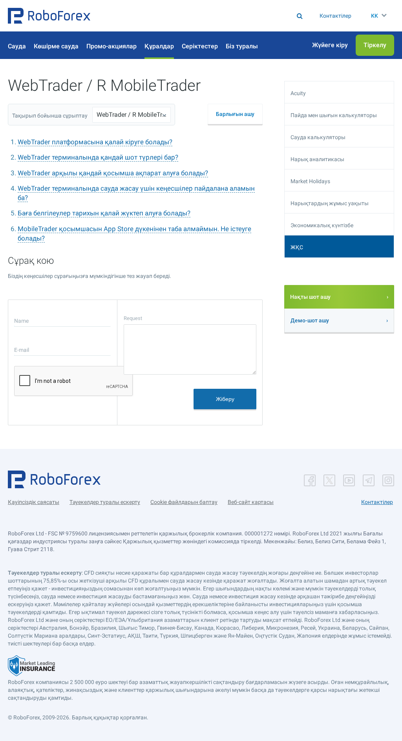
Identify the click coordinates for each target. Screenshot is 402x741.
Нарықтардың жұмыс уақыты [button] (330, 203)
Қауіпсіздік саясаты (33, 502)
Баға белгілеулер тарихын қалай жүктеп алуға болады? (104, 213)
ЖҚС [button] (297, 247)
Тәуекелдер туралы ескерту (104, 502)
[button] (49, 16)
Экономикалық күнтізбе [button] (322, 225)
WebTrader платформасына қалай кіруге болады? (95, 142)
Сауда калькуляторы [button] (318, 137)
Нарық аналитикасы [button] (317, 159)
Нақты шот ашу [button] (310, 297)
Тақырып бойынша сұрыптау (50, 115)
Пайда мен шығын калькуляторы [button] (334, 115)
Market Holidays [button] (310, 181)
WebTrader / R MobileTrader (131, 114)
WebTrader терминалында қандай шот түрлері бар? (98, 157)
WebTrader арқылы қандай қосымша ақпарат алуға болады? (113, 173)
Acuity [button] (298, 93)
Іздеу (174, 16)
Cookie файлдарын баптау (183, 502)
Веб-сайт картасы (251, 502)
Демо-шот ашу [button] (310, 320)
